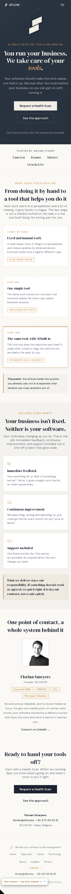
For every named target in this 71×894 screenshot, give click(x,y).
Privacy (48, 861)
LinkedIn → (36, 867)
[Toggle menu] (62, 5)
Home (13, 854)
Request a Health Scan (35, 106)
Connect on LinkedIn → (35, 729)
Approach (26, 854)
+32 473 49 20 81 (47, 820)
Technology (54, 854)
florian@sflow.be (23, 820)
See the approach (35, 118)
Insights (35, 861)
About (22, 861)
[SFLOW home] (35, 40)
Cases (40, 854)
